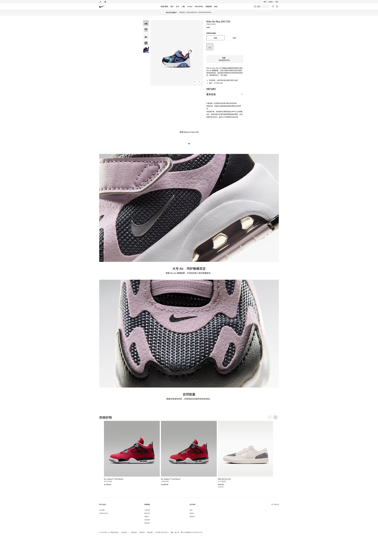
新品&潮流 (164, 6)
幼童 (234, 38)
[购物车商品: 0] (277, 6)
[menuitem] (266, 2)
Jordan (189, 6)
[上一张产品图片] (194, 81)
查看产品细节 (211, 88)
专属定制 (208, 6)
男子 (172, 6)
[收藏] (273, 6)
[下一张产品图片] (199, 81)
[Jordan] (100, 2)
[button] (146, 30)
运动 (215, 6)
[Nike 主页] (102, 6)
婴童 (215, 38)
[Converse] (105, 2)
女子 (177, 6)
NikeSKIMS (199, 6)
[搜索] (255, 6)
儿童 (183, 6)
